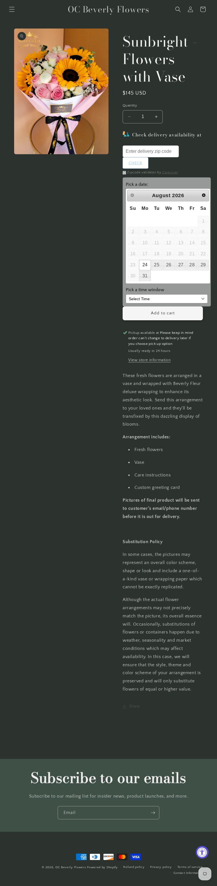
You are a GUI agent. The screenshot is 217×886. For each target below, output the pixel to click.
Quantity (130, 105)
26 (169, 264)
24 (145, 264)
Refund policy (133, 867)
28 (192, 264)
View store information (149, 360)
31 (145, 275)
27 (181, 264)
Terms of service (190, 867)
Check (135, 163)
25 (156, 264)
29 (203, 264)
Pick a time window (145, 289)
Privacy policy (161, 867)
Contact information (188, 873)
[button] (12, 9)
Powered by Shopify (102, 867)
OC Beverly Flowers (70, 867)
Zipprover (170, 172)
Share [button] (134, 706)
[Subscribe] (153, 812)
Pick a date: (137, 184)
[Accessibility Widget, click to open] (202, 852)
